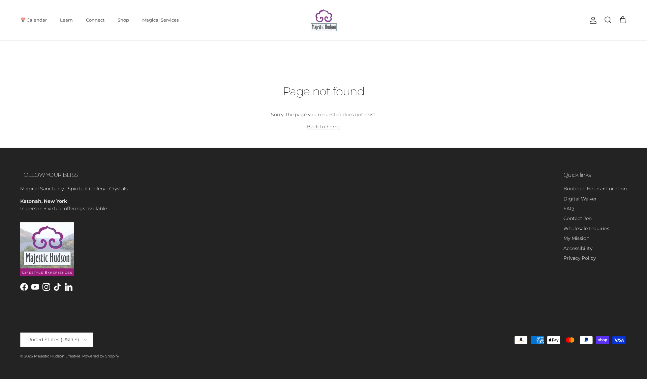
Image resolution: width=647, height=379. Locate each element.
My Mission (576, 238)
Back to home (323, 127)
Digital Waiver (580, 199)
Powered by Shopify (100, 356)
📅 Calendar (33, 20)
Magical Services (160, 20)
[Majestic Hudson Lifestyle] (323, 20)
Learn (66, 20)
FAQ (568, 209)
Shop (123, 20)
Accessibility (577, 248)
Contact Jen (577, 218)
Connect (95, 20)
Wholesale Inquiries (586, 228)
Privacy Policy (579, 258)
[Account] (591, 20)
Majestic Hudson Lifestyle (57, 356)
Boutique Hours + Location (595, 189)
